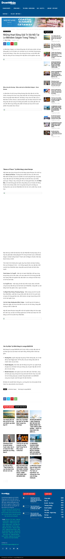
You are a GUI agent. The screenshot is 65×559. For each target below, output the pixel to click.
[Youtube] (17, 548)
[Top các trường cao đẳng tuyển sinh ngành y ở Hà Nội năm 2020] (26, 508)
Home (4, 29)
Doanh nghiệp (6, 8)
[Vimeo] (14, 548)
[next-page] (7, 481)
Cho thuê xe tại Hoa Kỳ (12, 511)
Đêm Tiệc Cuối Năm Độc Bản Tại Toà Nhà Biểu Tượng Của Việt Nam (22, 422)
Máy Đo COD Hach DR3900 (11, 537)
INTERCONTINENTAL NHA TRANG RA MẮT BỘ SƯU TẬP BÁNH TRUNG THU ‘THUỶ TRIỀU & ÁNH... (56, 64)
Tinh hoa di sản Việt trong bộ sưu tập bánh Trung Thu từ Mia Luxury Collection (22, 447)
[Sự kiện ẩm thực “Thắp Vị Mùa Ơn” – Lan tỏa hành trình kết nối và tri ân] (9, 460)
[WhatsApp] (15, 43)
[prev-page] (4, 481)
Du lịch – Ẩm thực (15, 14)
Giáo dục (5, 14)
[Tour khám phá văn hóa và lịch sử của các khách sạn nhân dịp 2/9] (9, 414)
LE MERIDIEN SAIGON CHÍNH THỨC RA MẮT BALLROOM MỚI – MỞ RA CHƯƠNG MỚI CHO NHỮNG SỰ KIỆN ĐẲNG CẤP (35, 449)
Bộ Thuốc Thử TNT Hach (12, 526)
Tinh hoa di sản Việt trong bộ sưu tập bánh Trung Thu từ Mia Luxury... (56, 99)
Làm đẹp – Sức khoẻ (52, 8)
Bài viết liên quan (8, 406)
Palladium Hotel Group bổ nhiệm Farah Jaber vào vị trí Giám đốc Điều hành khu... (56, 83)
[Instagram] (6, 548)
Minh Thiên (7, 40)
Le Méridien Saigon (12, 389)
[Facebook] (4, 43)
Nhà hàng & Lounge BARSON (24, 389)
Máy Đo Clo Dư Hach (14, 536)
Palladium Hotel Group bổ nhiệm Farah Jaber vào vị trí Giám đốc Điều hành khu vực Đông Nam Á (8, 448)
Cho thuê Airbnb (8, 514)
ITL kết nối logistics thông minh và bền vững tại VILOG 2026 (56, 117)
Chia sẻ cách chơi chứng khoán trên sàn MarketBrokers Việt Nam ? (36, 515)
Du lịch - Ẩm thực (11, 29)
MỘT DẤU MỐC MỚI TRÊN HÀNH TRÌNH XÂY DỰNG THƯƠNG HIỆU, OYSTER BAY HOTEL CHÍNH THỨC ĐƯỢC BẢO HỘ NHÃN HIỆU (22, 471)
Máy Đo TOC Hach (10, 519)
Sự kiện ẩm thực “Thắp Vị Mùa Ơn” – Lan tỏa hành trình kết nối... (56, 133)
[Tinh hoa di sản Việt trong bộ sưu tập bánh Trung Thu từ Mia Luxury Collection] (22, 438)
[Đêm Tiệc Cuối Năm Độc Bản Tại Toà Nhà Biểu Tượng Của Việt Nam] (22, 414)
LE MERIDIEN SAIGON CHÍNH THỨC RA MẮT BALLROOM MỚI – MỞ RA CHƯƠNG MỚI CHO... (56, 109)
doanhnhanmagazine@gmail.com (10, 544)
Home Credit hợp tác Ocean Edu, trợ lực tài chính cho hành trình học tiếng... (56, 91)
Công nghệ (16, 8)
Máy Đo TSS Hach (7, 527)
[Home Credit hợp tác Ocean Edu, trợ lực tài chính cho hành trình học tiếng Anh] (47, 91)
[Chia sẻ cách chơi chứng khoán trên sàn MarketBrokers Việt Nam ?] (26, 515)
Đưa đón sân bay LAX (7, 509)
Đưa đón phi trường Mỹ (12, 516)
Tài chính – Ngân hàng (29, 8)
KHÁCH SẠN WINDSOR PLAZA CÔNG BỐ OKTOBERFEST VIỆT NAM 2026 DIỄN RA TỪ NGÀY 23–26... (56, 74)
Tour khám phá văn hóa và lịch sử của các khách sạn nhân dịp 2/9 (9, 422)
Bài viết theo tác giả (20, 406)
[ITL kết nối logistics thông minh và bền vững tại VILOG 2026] (47, 117)
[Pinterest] (12, 43)
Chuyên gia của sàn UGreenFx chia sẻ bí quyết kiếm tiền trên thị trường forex (35, 499)
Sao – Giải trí (40, 8)
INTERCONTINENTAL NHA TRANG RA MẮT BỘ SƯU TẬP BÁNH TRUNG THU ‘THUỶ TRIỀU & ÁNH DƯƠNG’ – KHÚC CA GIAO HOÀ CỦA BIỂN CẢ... (35, 426)
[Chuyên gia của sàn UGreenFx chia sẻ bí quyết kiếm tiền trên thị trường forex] (26, 499)
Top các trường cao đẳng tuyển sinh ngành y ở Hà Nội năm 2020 (35, 507)
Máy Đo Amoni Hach (11, 529)
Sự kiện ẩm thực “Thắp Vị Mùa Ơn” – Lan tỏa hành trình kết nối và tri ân (8, 468)
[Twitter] (8, 43)
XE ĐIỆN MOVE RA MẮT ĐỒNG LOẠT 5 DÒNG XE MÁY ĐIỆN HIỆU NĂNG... (56, 124)
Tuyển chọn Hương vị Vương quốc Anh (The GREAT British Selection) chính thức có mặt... (56, 55)
